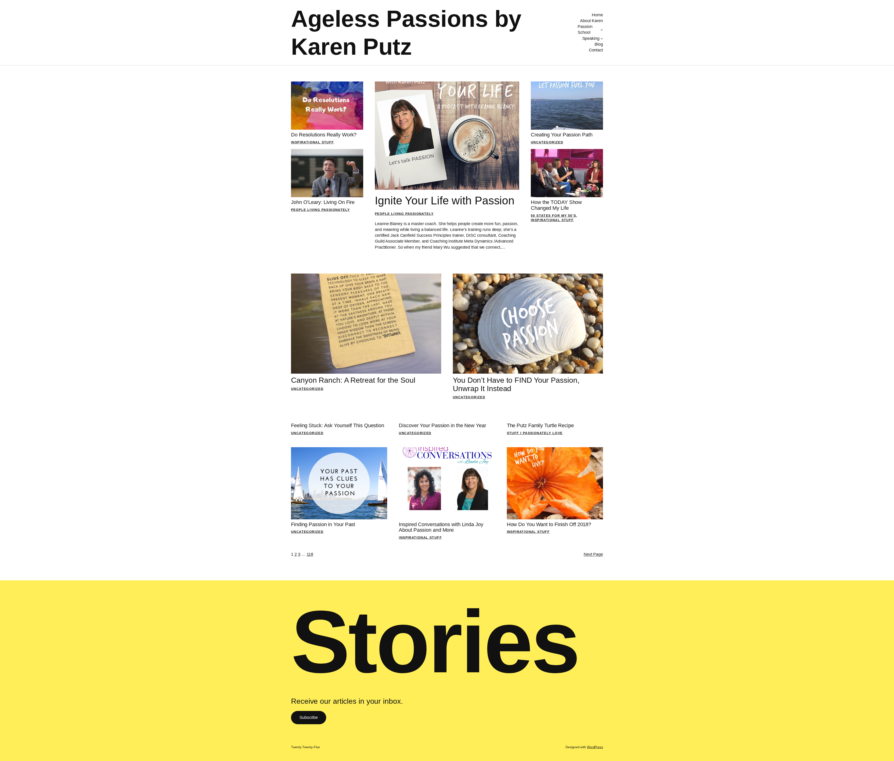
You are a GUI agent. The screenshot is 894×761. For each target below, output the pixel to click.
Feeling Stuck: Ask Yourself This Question (337, 425)
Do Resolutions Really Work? (323, 135)
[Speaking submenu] (601, 38)
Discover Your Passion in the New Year (442, 425)
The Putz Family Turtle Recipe (540, 425)
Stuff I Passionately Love (535, 433)
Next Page (593, 554)
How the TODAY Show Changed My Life (556, 205)
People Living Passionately (320, 210)
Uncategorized (547, 142)
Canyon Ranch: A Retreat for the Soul (353, 380)
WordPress (595, 747)
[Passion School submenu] (601, 29)
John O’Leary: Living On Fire (323, 202)
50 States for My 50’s (553, 215)
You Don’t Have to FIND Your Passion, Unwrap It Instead (516, 384)
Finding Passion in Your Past (323, 524)
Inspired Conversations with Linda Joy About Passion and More (441, 527)
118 (310, 554)
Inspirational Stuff (312, 142)
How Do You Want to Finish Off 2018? (549, 524)
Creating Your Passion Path (561, 135)
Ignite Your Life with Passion (445, 200)
